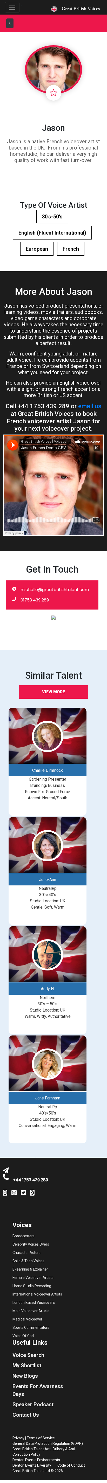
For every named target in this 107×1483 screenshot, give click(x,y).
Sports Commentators (30, 1327)
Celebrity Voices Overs (30, 1244)
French (71, 249)
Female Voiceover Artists (33, 1277)
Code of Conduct (71, 1465)
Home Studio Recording (31, 1286)
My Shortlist (26, 1365)
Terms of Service (41, 1438)
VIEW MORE (53, 691)
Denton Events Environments (36, 1460)
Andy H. (48, 988)
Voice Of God (23, 1336)
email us (90, 406)
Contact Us (25, 1415)
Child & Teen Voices (28, 1261)
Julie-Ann (47, 879)
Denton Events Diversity (31, 1465)
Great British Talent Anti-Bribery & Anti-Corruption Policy (44, 1451)
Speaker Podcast (33, 1404)
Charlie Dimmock (47, 770)
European (37, 249)
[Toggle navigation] (12, 7)
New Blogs (25, 1376)
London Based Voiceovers (33, 1302)
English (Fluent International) (52, 233)
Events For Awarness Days (37, 1390)
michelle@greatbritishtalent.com (55, 590)
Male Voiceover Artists (30, 1311)
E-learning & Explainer (30, 1269)
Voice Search (28, 1355)
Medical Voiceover (27, 1319)
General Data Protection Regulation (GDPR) (47, 1443)
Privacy (18, 1438)
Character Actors (26, 1253)
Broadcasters (23, 1236)
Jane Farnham (47, 1098)
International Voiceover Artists (37, 1294)
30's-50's (52, 216)
